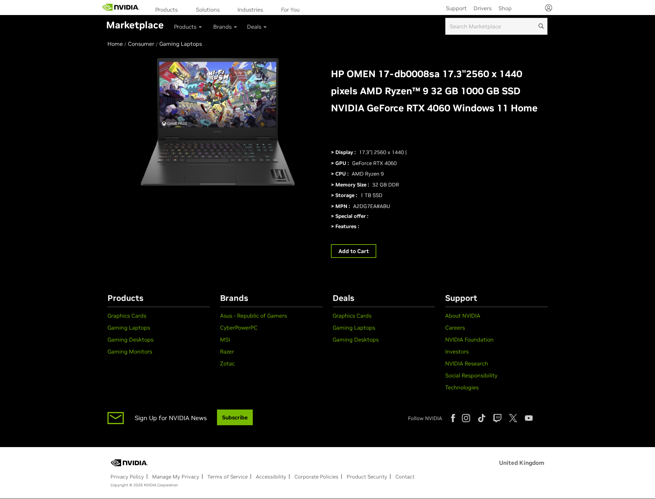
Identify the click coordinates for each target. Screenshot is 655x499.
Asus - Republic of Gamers (253, 315)
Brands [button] (223, 26)
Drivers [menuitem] (483, 8)
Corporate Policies (316, 476)
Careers (455, 327)
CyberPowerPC (239, 327)
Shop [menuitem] (505, 8)
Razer (227, 351)
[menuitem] (168, 9)
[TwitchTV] (497, 418)
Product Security (367, 476)
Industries (250, 9)
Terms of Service (227, 476)
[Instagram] (466, 418)
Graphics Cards (126, 315)
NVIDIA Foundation (469, 339)
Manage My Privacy (175, 476)
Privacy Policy (127, 476)
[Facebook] (453, 418)
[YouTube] (529, 418)
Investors (457, 351)
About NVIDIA (462, 315)
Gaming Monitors (129, 351)
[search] (541, 26)
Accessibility (271, 476)
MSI (225, 339)
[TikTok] (482, 418)
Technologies (462, 387)
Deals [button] (255, 26)
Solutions (208, 9)
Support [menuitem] (456, 8)
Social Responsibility (471, 375)
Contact (404, 476)
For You (290, 9)
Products (166, 9)
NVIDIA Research (466, 363)
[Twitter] (513, 418)
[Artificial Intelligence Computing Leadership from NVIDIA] (121, 7)
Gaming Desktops (130, 339)
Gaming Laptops (128, 327)
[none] (548, 8)
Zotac (227, 363)
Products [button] (186, 26)
